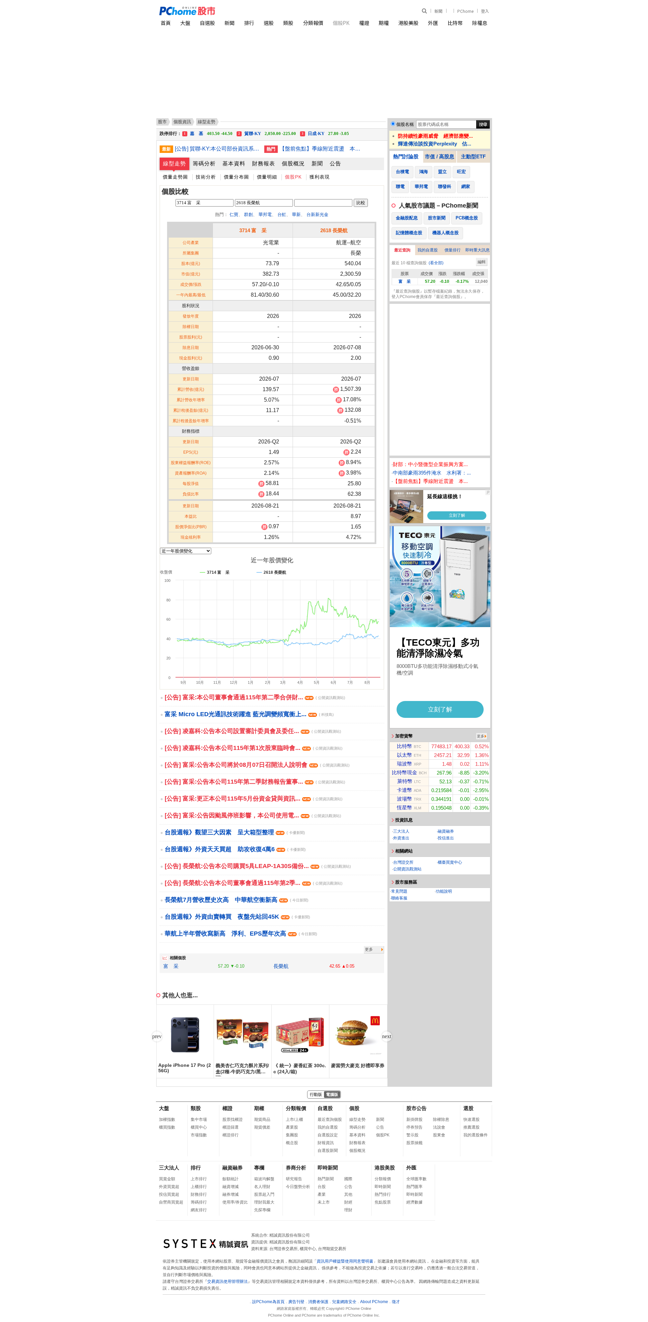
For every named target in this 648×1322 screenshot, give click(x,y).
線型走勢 (174, 163)
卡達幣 (404, 790)
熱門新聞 (326, 1179)
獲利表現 (319, 177)
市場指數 (199, 1135)
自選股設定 (328, 1135)
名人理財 (262, 1186)
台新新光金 (317, 214)
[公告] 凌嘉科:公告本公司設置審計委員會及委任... (253, 731)
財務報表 (263, 163)
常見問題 (399, 891)
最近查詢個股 (330, 1119)
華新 (296, 214)
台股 (322, 1186)
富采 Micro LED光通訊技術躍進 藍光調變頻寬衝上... (249, 714)
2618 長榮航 (334, 230)
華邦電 (265, 214)
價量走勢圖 (175, 177)
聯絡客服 (399, 898)
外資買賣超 (169, 1186)
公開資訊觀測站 (407, 869)
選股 (269, 22)
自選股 (207, 22)
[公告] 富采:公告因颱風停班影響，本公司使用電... (253, 815)
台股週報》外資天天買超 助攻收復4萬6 (235, 849)
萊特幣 (404, 781)
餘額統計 (230, 1179)
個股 (354, 1108)
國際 (348, 1179)
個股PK (341, 22)
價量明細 (267, 177)
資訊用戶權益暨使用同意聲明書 (345, 1261)
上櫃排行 (199, 1186)
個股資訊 (182, 121)
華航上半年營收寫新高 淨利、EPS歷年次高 (241, 933)
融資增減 (230, 1186)
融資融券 (446, 831)
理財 (348, 1210)
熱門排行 (383, 1194)
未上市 (324, 1202)
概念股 (292, 1142)
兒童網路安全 (344, 1301)
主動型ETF (473, 156)
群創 (248, 214)
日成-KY (325, 133)
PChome (465, 11)
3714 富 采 (253, 230)
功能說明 (444, 891)
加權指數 (167, 1119)
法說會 (439, 1127)
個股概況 (293, 163)
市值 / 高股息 (439, 156)
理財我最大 (264, 1202)
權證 (364, 22)
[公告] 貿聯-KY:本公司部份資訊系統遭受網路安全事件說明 (217, 149)
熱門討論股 (405, 156)
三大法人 (401, 831)
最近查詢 (402, 250)
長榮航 (281, 966)
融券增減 (230, 1194)
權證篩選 (230, 1127)
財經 (348, 1202)
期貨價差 (262, 1127)
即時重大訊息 (477, 250)
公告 (335, 163)
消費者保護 (318, 1301)
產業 (322, 1194)
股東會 (439, 1135)
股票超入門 (264, 1194)
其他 (348, 1194)
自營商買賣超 (171, 1202)
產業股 (292, 1127)
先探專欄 (262, 1210)
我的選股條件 (475, 1135)
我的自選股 (427, 250)
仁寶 (234, 214)
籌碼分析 (204, 163)
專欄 (259, 1167)
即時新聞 (328, 1167)
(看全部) (436, 263)
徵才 (396, 1301)
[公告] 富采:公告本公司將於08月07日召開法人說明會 (257, 764)
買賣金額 (167, 1179)
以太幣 (404, 755)
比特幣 (455, 22)
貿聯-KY (267, 133)
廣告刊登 (296, 1301)
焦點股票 (383, 1202)
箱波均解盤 (264, 1179)
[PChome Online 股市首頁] (241, 11)
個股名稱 (405, 124)
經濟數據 (414, 1202)
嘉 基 (208, 133)
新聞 (438, 11)
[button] (387, 1036)
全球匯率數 (416, 1179)
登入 (485, 11)
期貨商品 (262, 1119)
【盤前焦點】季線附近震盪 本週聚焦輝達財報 (321, 149)
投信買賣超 (169, 1194)
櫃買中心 (199, 1127)
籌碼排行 (199, 1202)
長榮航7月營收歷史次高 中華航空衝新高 (236, 899)
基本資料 (233, 163)
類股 (288, 22)
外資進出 (401, 838)
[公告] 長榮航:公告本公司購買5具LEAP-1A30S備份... (258, 866)
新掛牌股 (414, 1119)
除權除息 (441, 1119)
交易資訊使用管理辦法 (227, 1281)
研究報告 (294, 1179)
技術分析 (206, 177)
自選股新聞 (328, 1150)
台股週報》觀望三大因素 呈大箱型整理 (235, 832)
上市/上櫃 (294, 1119)
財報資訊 (326, 1142)
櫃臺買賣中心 (450, 862)
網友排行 (199, 1210)
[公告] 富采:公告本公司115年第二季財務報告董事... (255, 781)
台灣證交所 (403, 862)
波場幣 (404, 799)
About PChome (374, 1301)
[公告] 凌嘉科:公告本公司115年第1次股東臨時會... (254, 748)
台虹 (281, 214)
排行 (249, 22)
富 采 (171, 966)
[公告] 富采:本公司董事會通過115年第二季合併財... (255, 697)
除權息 (479, 22)
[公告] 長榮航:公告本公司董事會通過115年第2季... (254, 883)
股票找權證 (232, 1119)
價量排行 (452, 250)
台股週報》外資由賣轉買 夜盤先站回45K (237, 916)
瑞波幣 (404, 763)
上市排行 (199, 1179)
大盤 (185, 22)
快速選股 (471, 1119)
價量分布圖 (236, 177)
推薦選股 (471, 1127)
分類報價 (313, 22)
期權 (384, 22)
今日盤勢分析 (298, 1186)
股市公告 (416, 1108)
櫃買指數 (167, 1127)
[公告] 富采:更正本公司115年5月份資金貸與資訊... (254, 798)
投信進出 (446, 838)
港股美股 (408, 22)
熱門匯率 (414, 1186)
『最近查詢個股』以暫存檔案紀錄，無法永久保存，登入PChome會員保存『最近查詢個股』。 (438, 294)
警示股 (412, 1135)
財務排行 (199, 1194)
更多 (369, 949)
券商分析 (296, 1167)
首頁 (166, 22)
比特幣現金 (404, 772)
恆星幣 (404, 807)
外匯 (433, 22)
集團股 (292, 1135)
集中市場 (199, 1119)
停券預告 (414, 1127)
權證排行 (230, 1135)
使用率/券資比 (235, 1202)
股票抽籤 (414, 1142)
